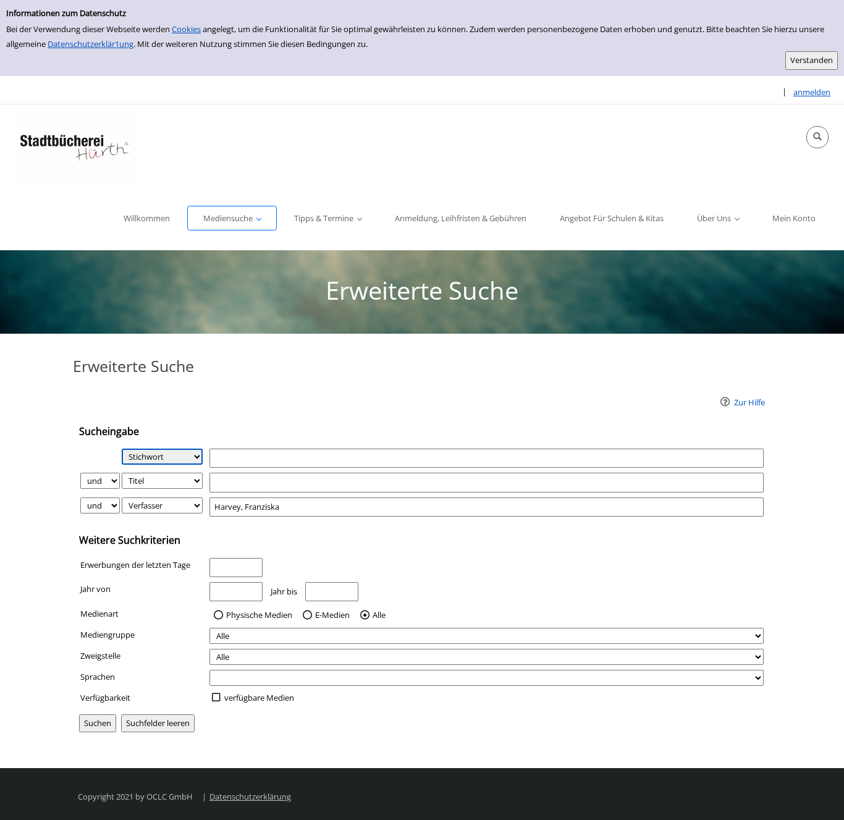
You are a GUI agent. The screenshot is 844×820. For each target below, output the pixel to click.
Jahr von (95, 588)
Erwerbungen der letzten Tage (135, 564)
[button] (817, 137)
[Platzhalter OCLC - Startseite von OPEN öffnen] (74, 145)
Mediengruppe (107, 634)
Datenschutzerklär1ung (90, 43)
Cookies (186, 29)
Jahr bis (284, 591)
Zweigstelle (100, 655)
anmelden (811, 92)
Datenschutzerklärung (250, 796)
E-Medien (332, 615)
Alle (379, 615)
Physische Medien (259, 615)
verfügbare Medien (259, 697)
